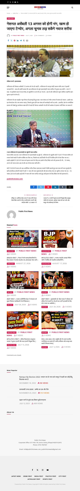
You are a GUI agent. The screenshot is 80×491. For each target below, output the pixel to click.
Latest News (16, 476)
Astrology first (34, 479)
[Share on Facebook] (8, 40)
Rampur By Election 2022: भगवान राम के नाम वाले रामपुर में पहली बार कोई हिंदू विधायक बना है (45, 378)
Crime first (27, 476)
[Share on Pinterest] (14, 40)
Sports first (47, 479)
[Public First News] (40, 7)
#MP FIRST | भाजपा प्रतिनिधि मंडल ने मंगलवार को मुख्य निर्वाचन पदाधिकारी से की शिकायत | (22, 300)
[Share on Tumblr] (23, 40)
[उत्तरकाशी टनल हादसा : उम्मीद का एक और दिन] (12, 391)
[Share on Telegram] (20, 40)
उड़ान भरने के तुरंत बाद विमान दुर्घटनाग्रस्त (32, 400)
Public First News (18, 35)
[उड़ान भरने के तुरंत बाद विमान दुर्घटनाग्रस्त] (12, 402)
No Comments (40, 35)
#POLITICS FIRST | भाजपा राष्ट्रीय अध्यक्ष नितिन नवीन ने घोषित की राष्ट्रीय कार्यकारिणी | (56, 259)
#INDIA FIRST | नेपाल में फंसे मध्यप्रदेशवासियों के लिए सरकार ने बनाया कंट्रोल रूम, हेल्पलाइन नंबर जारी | (22, 259)
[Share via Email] (27, 40)
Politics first (46, 251)
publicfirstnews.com (15, 179)
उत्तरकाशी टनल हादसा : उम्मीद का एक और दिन (34, 389)
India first (11, 18)
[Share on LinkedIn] (17, 40)
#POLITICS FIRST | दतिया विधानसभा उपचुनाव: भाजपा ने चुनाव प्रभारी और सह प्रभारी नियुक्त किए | (21, 340)
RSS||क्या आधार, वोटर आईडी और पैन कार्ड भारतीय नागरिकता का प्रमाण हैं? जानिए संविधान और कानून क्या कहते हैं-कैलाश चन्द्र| (56, 341)
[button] (8, 7)
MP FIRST (10, 292)
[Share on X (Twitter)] (11, 40)
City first (62, 476)
